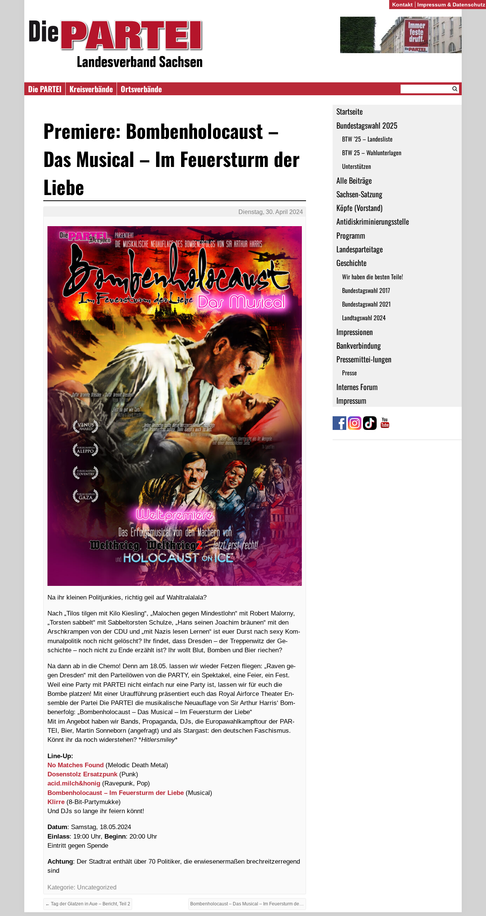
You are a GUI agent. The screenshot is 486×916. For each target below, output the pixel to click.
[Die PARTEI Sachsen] (243, 45)
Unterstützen (356, 166)
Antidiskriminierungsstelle (372, 221)
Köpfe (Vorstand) (359, 207)
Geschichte (351, 262)
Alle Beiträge (354, 180)
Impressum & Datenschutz (451, 5)
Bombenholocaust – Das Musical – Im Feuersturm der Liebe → (248, 904)
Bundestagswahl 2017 (366, 290)
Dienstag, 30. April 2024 (270, 212)
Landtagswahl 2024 (364, 317)
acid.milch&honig (74, 783)
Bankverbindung (358, 345)
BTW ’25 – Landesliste (367, 138)
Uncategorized (97, 887)
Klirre (56, 802)
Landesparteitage (359, 249)
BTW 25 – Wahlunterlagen (371, 152)
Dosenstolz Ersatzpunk (82, 774)
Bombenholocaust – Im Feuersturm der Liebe (115, 792)
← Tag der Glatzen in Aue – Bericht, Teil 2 (87, 904)
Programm (350, 235)
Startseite (349, 111)
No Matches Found (75, 765)
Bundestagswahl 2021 (366, 303)
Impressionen (354, 331)
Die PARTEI (45, 88)
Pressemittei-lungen (363, 359)
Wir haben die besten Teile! (372, 276)
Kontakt (402, 5)
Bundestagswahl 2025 (367, 125)
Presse (349, 372)
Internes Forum (357, 386)
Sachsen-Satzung (359, 194)
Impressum (351, 400)
